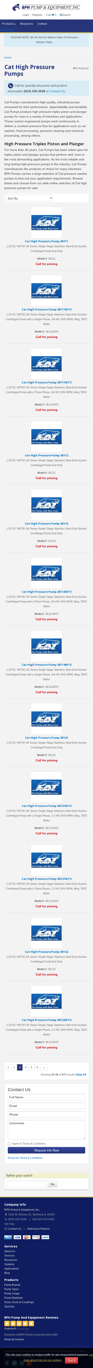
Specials (9, 1306)
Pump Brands (12, 1284)
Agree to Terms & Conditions (29, 1143)
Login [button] (25, 14)
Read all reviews (14, 1339)
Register (37, 14)
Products (8, 24)
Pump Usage (12, 1293)
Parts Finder (7, 30)
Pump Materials (13, 1297)
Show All (80, 1074)
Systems (9, 1264)
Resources (26, 24)
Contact (42, 24)
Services (9, 1255)
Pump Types (11, 1289)
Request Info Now (46, 1150)
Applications (11, 1268)
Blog (7, 1272)
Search (66, 14)
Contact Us (57, 91)
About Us (9, 1251)
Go (53, 1184)
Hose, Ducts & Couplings (19, 1302)
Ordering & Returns (38, 1228)
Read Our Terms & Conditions (25, 1158)
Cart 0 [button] (51, 15)
